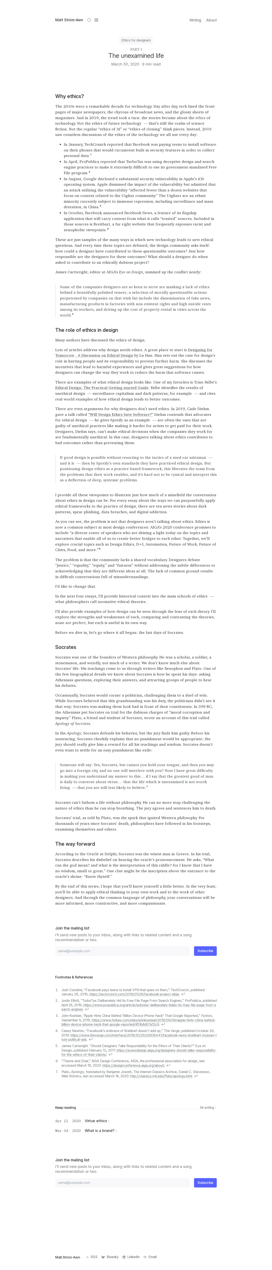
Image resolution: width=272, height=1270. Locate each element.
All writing (207, 1108)
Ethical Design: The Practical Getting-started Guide (102, 387)
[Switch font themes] (96, 19)
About (211, 20)
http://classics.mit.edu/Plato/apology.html (161, 1076)
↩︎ (183, 994)
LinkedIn (133, 1257)
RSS (94, 1257)
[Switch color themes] (89, 19)
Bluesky (113, 1257)
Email (153, 1257)
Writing (195, 20)
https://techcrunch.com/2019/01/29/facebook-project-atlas (134, 994)
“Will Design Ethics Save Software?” (120, 414)
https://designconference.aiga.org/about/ (133, 1065)
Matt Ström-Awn (69, 20)
